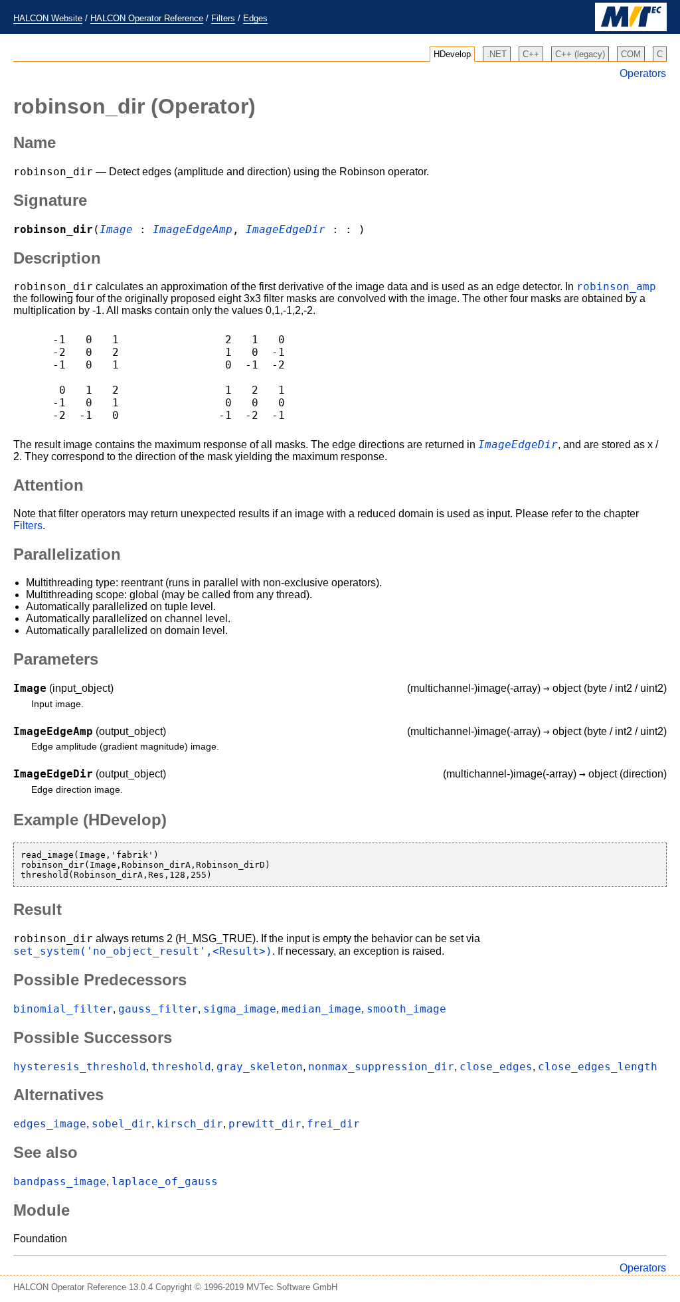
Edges (255, 18)
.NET (497, 54)
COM (631, 54)
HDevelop (452, 54)
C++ (531, 54)
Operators (643, 73)
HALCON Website (47, 18)
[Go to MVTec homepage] (631, 28)
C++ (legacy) (580, 54)
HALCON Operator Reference (146, 18)
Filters (223, 18)
